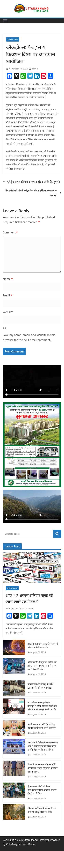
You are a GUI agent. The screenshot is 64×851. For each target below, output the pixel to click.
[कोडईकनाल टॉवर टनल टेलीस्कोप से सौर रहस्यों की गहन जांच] (14, 648)
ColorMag (11, 844)
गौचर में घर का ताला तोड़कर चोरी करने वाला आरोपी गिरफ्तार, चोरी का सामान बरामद (43, 768)
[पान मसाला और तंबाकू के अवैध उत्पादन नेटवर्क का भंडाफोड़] (14, 688)
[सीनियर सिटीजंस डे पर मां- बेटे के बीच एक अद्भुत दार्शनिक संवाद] (14, 812)
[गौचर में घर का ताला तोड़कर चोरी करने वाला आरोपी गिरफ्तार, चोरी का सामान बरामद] (14, 771)
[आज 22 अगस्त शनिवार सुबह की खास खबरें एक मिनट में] (32, 567)
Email (7, 295)
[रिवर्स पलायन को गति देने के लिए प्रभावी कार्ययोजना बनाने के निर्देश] (14, 728)
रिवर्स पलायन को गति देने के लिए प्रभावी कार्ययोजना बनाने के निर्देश (42, 726)
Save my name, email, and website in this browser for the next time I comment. (29, 337)
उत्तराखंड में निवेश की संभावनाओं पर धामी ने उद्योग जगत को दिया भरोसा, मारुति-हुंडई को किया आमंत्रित (43, 746)
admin (35, 68)
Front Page (13, 39)
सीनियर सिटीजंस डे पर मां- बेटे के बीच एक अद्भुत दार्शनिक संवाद (42, 810)
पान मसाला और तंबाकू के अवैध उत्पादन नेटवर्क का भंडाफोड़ (40, 685)
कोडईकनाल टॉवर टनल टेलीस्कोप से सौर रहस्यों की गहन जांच (43, 645)
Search (57, 534)
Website (8, 312)
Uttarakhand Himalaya (36, 839)
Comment (10, 232)
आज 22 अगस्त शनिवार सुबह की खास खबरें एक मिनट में (29, 598)
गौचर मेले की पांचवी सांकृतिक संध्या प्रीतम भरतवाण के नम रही (31, 192)
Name (8, 279)
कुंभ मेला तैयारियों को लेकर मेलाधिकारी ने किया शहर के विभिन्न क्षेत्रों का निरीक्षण (42, 790)
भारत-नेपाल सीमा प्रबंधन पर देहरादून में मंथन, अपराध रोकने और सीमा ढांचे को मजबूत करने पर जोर (42, 706)
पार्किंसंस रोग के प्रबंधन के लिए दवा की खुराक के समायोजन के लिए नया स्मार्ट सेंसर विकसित (42, 665)
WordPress (29, 844)
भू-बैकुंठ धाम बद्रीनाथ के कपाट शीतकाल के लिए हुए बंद (33, 182)
